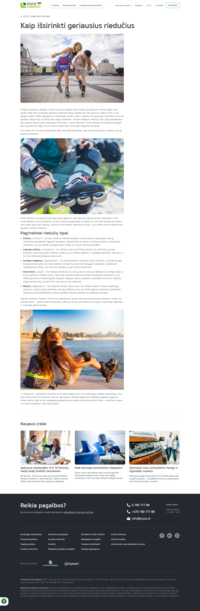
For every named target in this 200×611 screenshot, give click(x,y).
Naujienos (139, 5)
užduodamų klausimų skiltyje (78, 512)
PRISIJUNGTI (173, 5)
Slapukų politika (27, 544)
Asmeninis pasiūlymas (58, 534)
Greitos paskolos (118, 534)
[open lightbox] (72, 68)
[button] (123, 5)
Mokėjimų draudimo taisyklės (61, 549)
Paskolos (55, 5)
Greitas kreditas (118, 539)
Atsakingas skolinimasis (31, 534)
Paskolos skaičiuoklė (90, 544)
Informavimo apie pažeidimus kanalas (128, 544)
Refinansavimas (69, 5)
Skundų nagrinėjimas (90, 549)
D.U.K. (149, 5)
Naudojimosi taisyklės (91, 539)
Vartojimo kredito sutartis (93, 534)
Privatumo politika (28, 539)
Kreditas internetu (56, 539)
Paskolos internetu (29, 549)
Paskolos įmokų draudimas (91, 5)
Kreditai (52, 544)
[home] (30, 5)
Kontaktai (159, 5)
